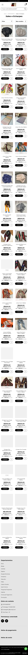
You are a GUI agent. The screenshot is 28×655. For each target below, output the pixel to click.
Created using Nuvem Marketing (14, 28)
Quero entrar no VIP (14, 24)
